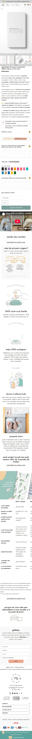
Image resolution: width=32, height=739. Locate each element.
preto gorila (2, 169)
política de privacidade (19, 737)
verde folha (15, 172)
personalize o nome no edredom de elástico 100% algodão (16, 126)
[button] (5, 71)
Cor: (5, 166)
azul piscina (9, 172)
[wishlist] (2, 8)
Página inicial (9, 667)
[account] (25, 5)
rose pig (24, 169)
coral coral (21, 169)
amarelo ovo (12, 172)
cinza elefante (6, 169)
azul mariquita (2, 172)
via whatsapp (12, 687)
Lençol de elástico (19, 667)
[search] (7, 5)
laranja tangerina (15, 169)
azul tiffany (27, 169)
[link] (4, 60)
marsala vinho (12, 169)
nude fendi (6, 172)
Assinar (16, 661)
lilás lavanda (9, 169)
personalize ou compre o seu (16, 242)
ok (10, 737)
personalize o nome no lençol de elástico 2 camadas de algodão (16, 122)
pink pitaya (18, 169)
